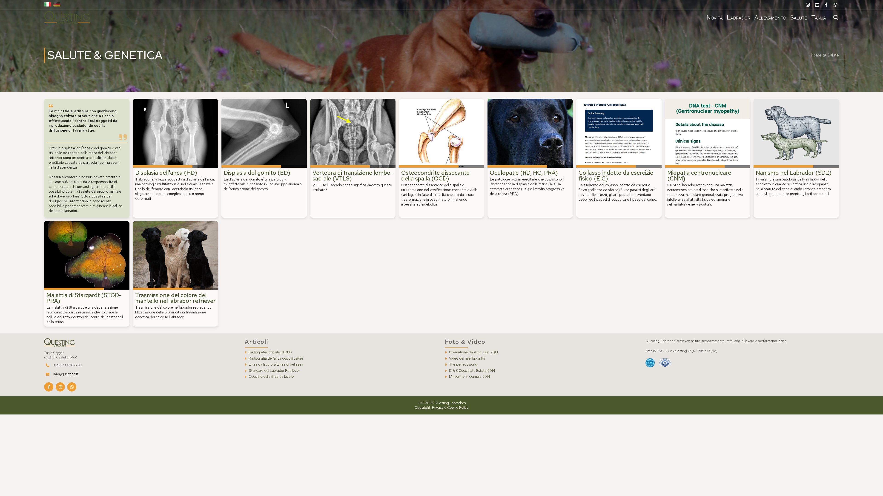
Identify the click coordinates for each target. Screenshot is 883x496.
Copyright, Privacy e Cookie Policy (441, 407)
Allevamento (770, 17)
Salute (798, 17)
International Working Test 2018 (473, 352)
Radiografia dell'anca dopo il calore (276, 358)
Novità (715, 17)
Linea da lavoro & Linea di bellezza (276, 364)
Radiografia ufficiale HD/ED (270, 352)
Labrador (738, 17)
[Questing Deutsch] (56, 4)
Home (816, 55)
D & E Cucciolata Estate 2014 (472, 371)
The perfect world (463, 364)
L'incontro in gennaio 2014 (469, 377)
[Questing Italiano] (47, 4)
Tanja (818, 17)
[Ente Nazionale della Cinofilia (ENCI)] (665, 363)
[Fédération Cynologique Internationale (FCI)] (650, 363)
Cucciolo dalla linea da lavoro (271, 377)
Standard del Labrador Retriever (274, 371)
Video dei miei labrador (467, 358)
